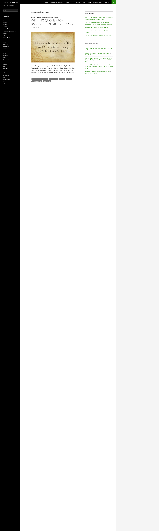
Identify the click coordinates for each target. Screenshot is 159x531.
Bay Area (5, 22)
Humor (4, 53)
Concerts (5, 40)
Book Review (6, 29)
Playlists (5, 64)
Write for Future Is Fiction (95, 2)
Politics (107, 2)
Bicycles (5, 26)
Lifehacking (5, 55)
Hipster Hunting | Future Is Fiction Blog (96, 48)
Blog (46, 2)
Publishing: (5, 68)
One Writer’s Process (91, 73)
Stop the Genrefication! (91, 55)
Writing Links (76, 2)
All (3, 20)
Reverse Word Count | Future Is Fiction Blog (97, 71)
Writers (50, 17)
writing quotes (36, 81)
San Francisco (6, 75)
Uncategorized (6, 79)
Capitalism (5, 33)
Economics (5, 44)
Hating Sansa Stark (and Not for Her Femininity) (98, 35)
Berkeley (5, 24)
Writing (55, 17)
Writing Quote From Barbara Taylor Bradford (52, 22)
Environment (6, 46)
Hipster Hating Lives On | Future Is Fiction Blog (98, 65)
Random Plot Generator (56, 2)
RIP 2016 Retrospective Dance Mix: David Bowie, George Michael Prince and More (99, 18)
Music (67, 2)
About (83, 2)
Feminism (5, 48)
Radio (4, 73)
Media (4, 57)
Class (4, 35)
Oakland (5, 62)
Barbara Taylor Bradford (39, 79)
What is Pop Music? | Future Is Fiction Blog (97, 53)
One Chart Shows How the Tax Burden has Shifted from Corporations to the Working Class (98, 23)
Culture (4, 42)
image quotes (53, 79)
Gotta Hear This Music (8, 51)
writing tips (47, 81)
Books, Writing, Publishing (39, 17)
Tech (4, 77)
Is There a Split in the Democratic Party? (96, 27)
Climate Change (6, 37)
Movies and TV (6, 59)
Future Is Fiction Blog (10, 2)
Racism (4, 70)
